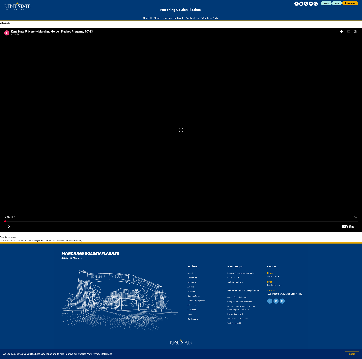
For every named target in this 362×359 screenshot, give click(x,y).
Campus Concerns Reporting (239, 301)
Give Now (350, 3)
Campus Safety (194, 295)
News (190, 314)
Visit (337, 3)
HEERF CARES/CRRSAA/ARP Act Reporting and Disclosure (241, 307)
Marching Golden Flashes (180, 9)
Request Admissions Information (241, 272)
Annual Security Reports (237, 297)
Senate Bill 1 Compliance (237, 318)
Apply (326, 3)
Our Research (193, 318)
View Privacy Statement (99, 353)
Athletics (191, 291)
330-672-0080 (273, 276)
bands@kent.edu (274, 285)
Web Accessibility (234, 323)
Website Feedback (235, 282)
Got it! (352, 353)
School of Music (70, 257)
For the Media (233, 277)
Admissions (192, 282)
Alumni (191, 286)
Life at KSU (192, 305)
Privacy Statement (235, 313)
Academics (192, 277)
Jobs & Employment (196, 300)
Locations (192, 309)
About (190, 272)
